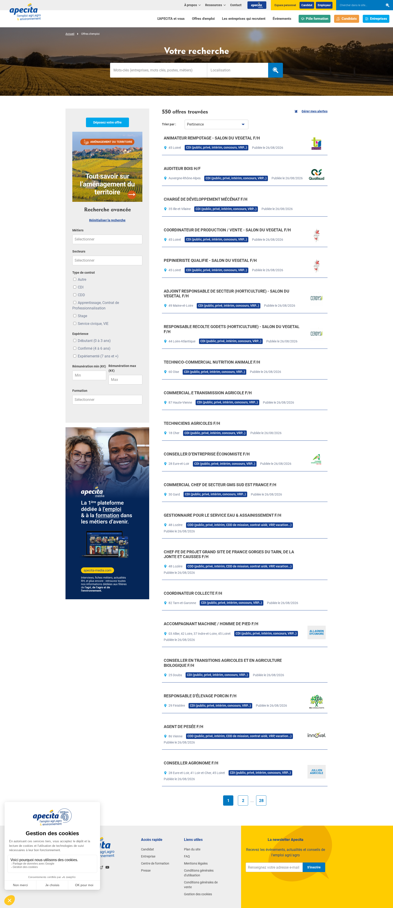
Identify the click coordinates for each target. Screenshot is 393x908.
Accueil (70, 33)
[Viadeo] (101, 867)
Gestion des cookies (198, 894)
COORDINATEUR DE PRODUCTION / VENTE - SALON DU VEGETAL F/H (227, 230)
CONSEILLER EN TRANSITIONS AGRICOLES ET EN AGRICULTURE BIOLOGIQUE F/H (223, 663)
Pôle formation (317, 19)
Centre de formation (155, 863)
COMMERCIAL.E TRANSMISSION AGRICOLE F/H (208, 392)
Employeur (324, 5)
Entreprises (378, 19)
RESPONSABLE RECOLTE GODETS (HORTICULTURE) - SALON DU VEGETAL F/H (232, 329)
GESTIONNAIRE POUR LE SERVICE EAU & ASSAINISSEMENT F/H (222, 515)
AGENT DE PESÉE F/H (183, 726)
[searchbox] (357, 5)
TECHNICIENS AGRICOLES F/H (192, 423)
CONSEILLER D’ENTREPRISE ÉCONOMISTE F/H (207, 454)
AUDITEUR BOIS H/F (182, 168)
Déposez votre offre (107, 122)
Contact (236, 5)
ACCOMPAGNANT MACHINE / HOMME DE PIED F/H (211, 623)
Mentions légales (196, 863)
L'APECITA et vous (171, 19)
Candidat (306, 5)
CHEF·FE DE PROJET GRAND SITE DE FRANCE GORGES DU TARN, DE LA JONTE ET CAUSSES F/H (229, 554)
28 (261, 800)
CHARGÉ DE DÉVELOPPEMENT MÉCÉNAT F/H (205, 199)
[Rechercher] (387, 5)
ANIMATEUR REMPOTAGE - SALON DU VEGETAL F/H (212, 138)
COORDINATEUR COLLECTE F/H (193, 593)
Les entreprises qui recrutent (243, 19)
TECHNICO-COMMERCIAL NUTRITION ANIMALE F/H (212, 362)
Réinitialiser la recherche (107, 220)
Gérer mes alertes (315, 111)
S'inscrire (314, 867)
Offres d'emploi (203, 19)
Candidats (349, 19)
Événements (282, 19)
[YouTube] (107, 867)
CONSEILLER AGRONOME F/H (191, 763)
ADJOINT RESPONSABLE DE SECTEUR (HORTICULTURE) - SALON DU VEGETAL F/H (226, 293)
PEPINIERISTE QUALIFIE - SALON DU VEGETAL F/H (210, 260)
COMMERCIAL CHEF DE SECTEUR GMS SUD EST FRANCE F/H (220, 484)
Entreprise (148, 856)
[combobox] (237, 70)
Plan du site (192, 849)
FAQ (187, 856)
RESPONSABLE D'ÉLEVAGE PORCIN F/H (200, 695)
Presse (146, 870)
